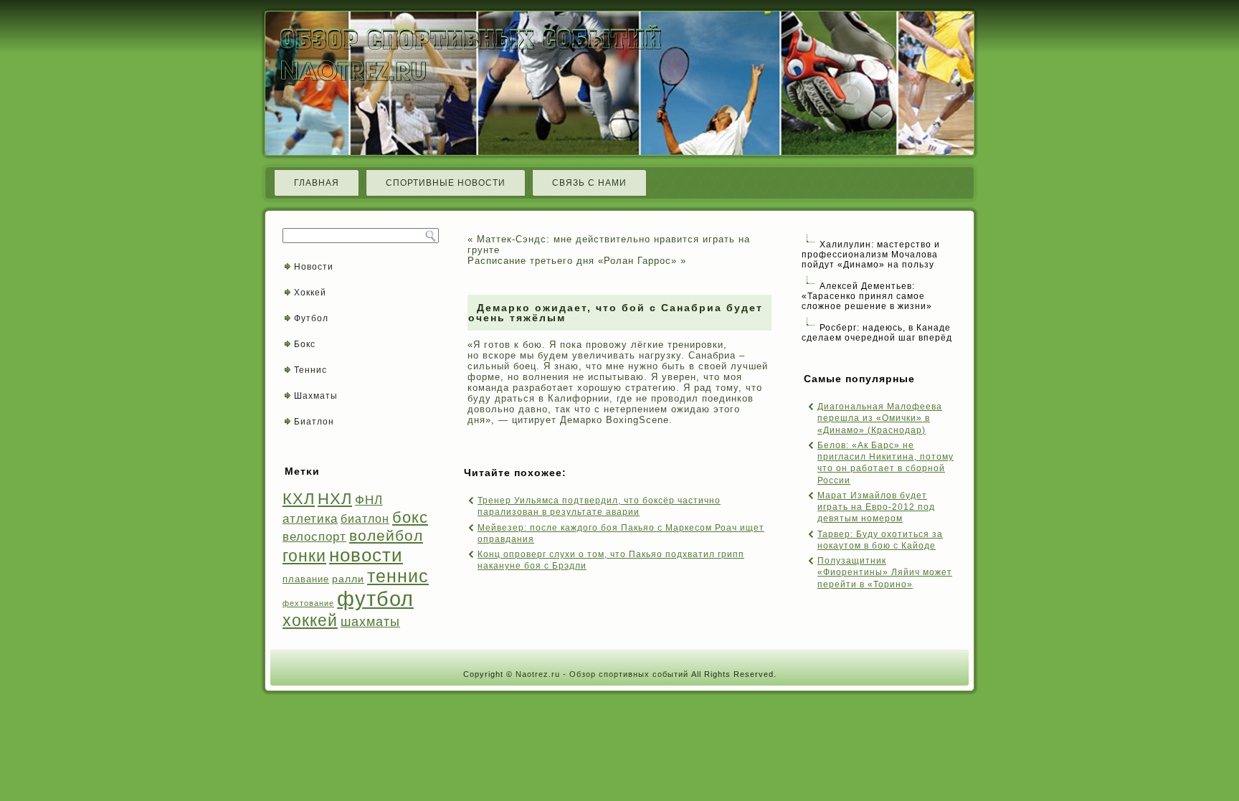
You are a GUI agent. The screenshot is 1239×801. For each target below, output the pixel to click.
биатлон (365, 519)
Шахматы (316, 396)
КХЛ (299, 499)
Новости (313, 267)
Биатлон (314, 422)
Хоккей (310, 293)
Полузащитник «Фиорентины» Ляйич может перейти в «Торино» (884, 572)
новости (366, 555)
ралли (348, 578)
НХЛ (335, 499)
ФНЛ (369, 500)
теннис (398, 576)
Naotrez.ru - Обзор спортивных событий (602, 674)
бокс (410, 517)
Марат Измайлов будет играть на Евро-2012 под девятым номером (876, 507)
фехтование (308, 603)
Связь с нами (589, 183)
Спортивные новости (445, 183)
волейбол (386, 535)
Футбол (311, 318)
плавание (306, 579)
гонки (304, 555)
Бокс (304, 344)
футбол (375, 598)
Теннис (310, 370)
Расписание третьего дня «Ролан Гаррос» (572, 260)
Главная (316, 183)
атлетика (310, 518)
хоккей (310, 620)
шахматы (370, 621)
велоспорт (314, 537)
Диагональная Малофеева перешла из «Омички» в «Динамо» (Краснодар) (879, 418)
